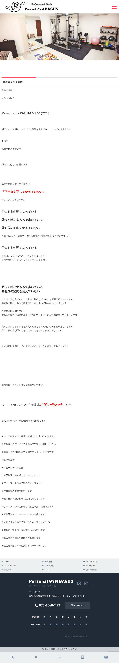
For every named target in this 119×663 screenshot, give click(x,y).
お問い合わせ (91, 570)
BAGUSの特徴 (91, 561)
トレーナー (90, 566)
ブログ (47, 570)
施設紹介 (48, 561)
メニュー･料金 (10, 566)
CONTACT (79, 605)
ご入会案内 (49, 566)
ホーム (7, 561)
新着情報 (8, 570)
